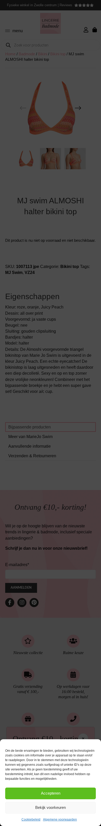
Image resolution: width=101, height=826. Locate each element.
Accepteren (50, 793)
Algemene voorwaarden (60, 819)
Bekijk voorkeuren (50, 807)
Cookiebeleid (30, 819)
